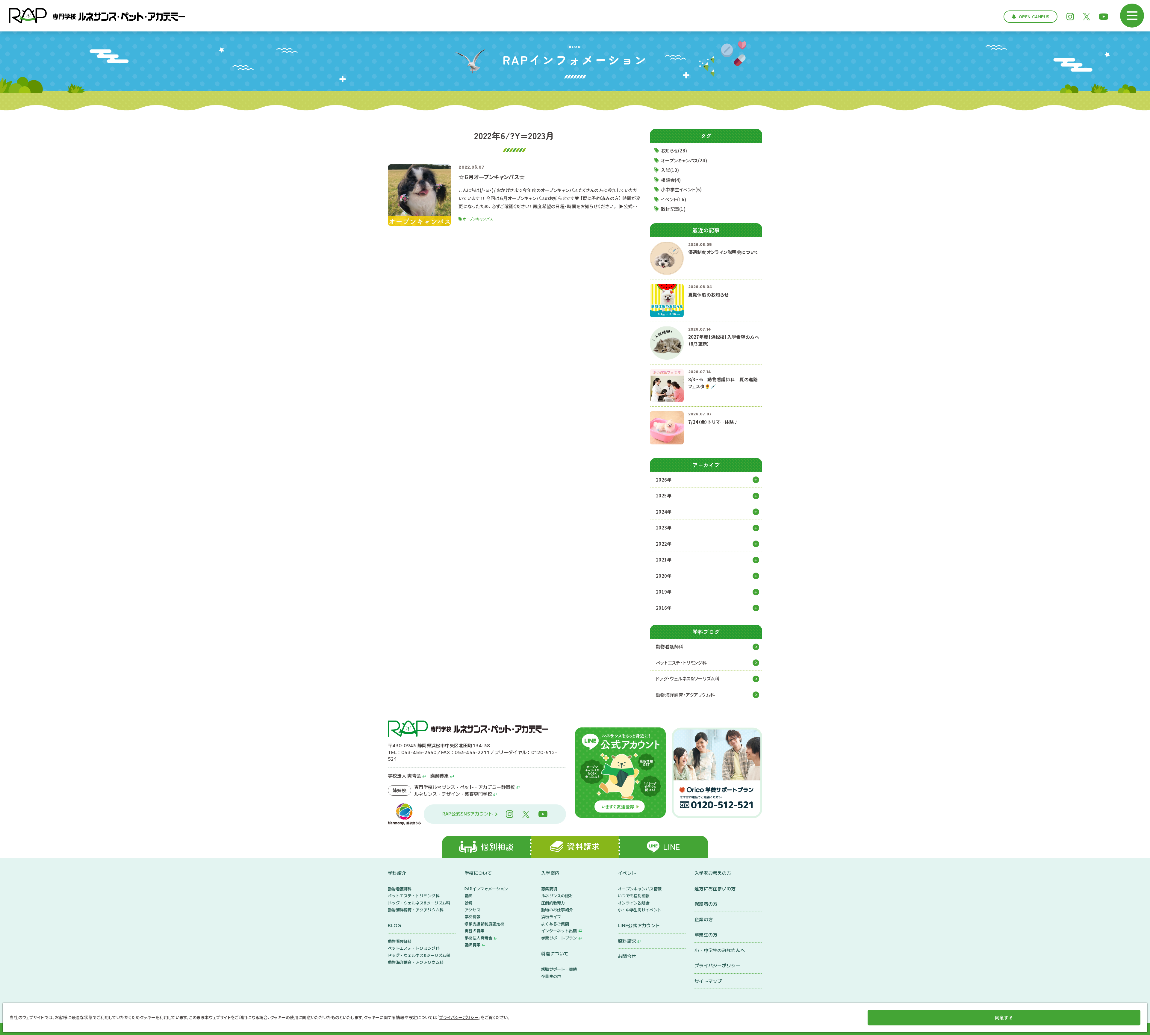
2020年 (664, 576)
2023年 (664, 527)
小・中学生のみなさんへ (719, 950)
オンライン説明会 (634, 903)
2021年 (664, 559)
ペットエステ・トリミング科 (681, 662)
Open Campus (1034, 16)
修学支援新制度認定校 (484, 924)
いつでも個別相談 (634, 895)
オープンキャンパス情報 (640, 889)
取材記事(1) (673, 209)
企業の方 (703, 919)
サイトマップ (708, 981)
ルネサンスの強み (557, 895)
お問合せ (627, 956)
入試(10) (670, 170)
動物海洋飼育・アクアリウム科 (685, 694)
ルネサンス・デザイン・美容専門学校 (453, 794)
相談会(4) (671, 180)
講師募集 (439, 775)
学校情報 (472, 916)
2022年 (664, 544)
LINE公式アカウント (639, 925)
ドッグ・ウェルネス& (688, 678)
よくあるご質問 (555, 924)
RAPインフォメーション (486, 889)
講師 (468, 895)
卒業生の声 (551, 976)
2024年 (664, 512)
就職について (555, 953)
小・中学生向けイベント (640, 910)
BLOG (394, 925)
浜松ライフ (551, 916)
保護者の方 (706, 904)
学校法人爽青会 (478, 938)
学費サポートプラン (559, 938)
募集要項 (549, 889)
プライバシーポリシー (717, 965)
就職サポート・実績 (559, 969)
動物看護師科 (669, 646)
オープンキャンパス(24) (684, 160)
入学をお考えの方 (712, 873)
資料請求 (627, 941)
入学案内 (550, 873)
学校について (478, 873)
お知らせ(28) (674, 150)
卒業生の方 (706, 934)
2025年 (664, 495)
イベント (627, 873)
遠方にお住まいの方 (715, 888)
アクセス (472, 910)
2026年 (664, 479)
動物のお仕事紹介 (557, 910)
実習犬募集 (474, 930)
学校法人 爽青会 (404, 775)
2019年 (664, 591)
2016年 (664, 608)
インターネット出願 (559, 930)
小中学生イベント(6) (681, 189)
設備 (468, 903)
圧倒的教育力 (553, 903)
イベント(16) (673, 199)
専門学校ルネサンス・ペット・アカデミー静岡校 (464, 787)
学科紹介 (397, 873)
